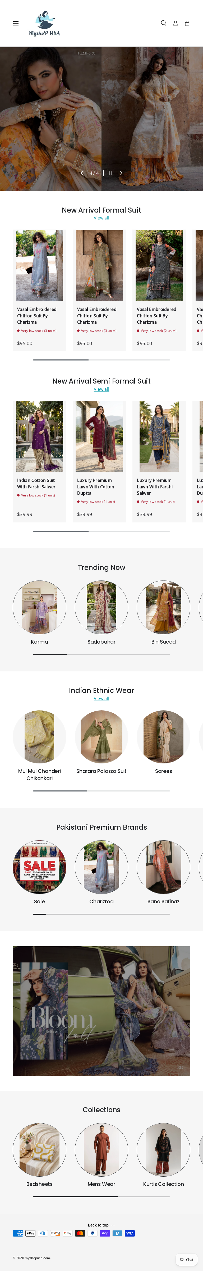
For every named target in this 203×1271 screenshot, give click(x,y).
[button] (187, 23)
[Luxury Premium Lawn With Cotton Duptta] (99, 436)
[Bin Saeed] (163, 607)
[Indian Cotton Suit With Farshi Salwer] (39, 436)
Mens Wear (101, 1184)
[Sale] (39, 867)
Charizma (101, 901)
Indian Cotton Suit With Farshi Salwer (36, 483)
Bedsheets (39, 1184)
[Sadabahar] (101, 607)
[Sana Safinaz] (163, 867)
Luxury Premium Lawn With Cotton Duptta (95, 486)
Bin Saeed (163, 641)
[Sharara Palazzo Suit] (101, 737)
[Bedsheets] (39, 1150)
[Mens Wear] (101, 1150)
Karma (39, 641)
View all (101, 218)
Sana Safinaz (163, 901)
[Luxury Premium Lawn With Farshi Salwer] (159, 436)
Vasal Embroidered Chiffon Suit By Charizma (37, 315)
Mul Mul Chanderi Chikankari (39, 775)
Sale (39, 901)
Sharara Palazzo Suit (101, 771)
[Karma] (39, 607)
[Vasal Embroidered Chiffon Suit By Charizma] (39, 265)
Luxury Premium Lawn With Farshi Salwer (155, 486)
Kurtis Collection (163, 1184)
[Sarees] (163, 737)
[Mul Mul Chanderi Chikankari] (39, 737)
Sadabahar (101, 641)
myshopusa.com (37, 1258)
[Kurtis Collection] (163, 1150)
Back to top (99, 1225)
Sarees (163, 771)
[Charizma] (101, 867)
